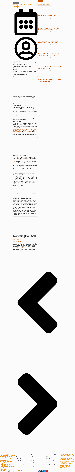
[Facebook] (39, 471)
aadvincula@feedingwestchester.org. (19, 247)
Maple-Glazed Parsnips (17, 239)
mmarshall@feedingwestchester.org (19, 251)
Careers (32, 458)
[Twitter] (45, 471)
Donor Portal (33, 462)
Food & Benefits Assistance (51, 460)
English (9, 471)
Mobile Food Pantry (49, 462)
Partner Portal (33, 464)
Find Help (47, 456)
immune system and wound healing (25, 132)
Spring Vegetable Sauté (17, 241)
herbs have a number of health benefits (26, 159)
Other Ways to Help (19, 460)
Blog (17, 456)
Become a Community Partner (51, 454)
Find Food (48, 458)
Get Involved (18, 458)
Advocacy (18, 454)
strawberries (19, 131)
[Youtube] (47, 471)
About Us (32, 454)
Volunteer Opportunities (20, 464)
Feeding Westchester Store (51, 464)
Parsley (14, 161)
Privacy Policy (18, 462)
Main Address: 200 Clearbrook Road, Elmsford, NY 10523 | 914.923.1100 (65, 465)
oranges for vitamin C (28, 131)
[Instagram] (41, 471)
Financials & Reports (34, 460)
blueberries (15, 131)
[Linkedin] (43, 471)
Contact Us (33, 456)
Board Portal (33, 466)
